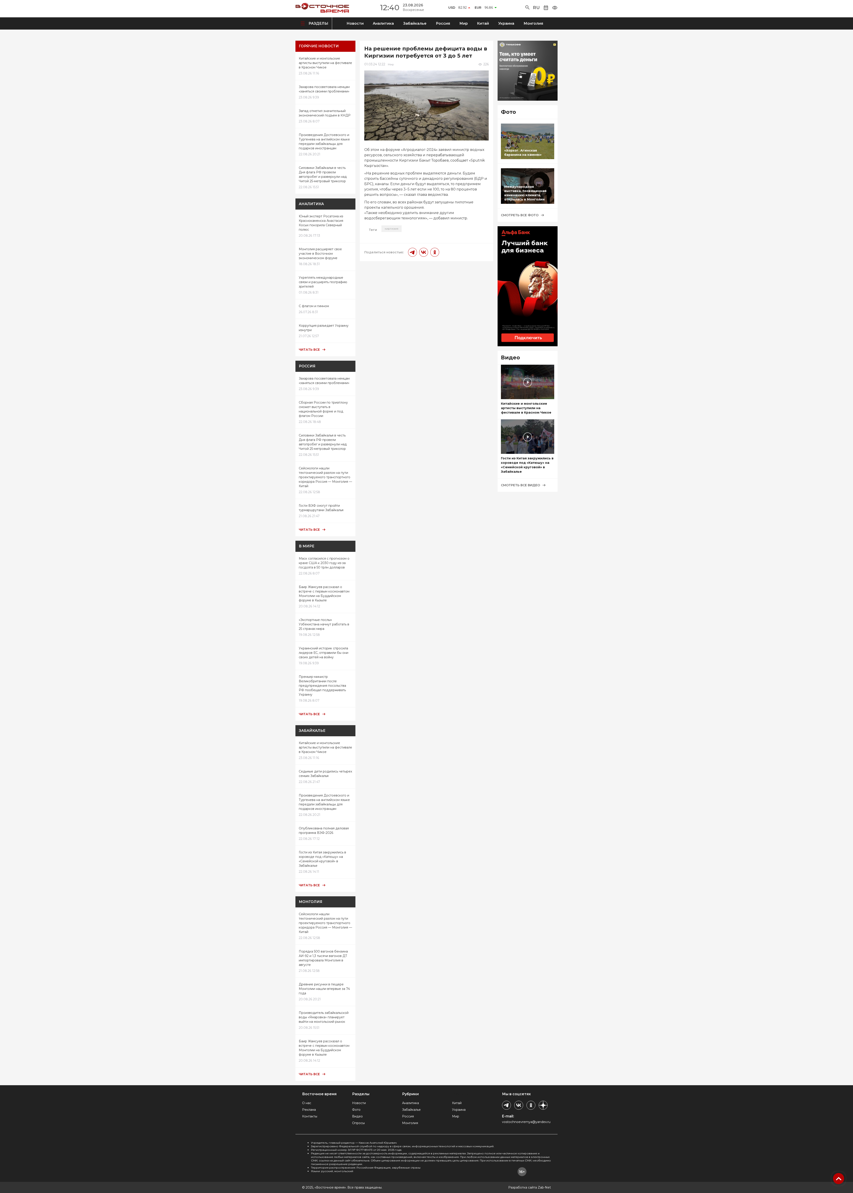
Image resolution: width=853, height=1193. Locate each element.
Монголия (533, 23)
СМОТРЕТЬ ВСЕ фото (519, 215)
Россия (443, 23)
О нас (306, 1103)
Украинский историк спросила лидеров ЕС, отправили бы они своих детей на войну (323, 652)
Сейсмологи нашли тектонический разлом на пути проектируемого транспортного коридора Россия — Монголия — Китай (325, 477)
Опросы (358, 1123)
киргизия (391, 228)
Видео (357, 1116)
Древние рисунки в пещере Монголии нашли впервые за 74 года (324, 988)
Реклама (309, 1110)
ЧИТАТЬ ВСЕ (309, 350)
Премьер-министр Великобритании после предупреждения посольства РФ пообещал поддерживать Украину (322, 686)
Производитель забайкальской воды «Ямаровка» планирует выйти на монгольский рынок (324, 1017)
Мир (463, 23)
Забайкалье (414, 23)
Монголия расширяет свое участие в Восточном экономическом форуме (320, 253)
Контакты (309, 1116)
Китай (483, 23)
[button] (527, 7)
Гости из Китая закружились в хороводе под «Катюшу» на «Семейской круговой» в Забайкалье (527, 465)
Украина (506, 23)
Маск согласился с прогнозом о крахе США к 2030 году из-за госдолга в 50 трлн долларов (324, 562)
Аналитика (383, 23)
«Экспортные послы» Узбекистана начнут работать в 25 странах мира (324, 624)
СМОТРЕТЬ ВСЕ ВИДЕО (520, 485)
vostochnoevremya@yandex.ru (526, 1122)
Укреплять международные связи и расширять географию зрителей (323, 282)
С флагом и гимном (314, 306)
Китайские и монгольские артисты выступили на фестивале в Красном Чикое (325, 62)
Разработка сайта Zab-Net (529, 1187)
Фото (356, 1110)
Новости (355, 23)
